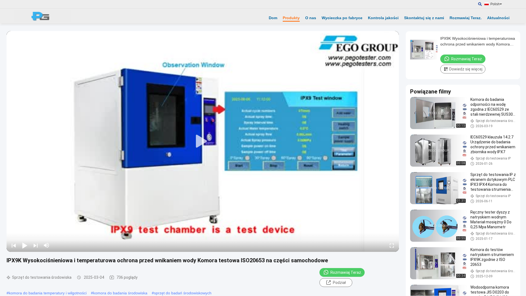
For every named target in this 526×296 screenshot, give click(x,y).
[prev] (13, 245)
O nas (310, 18)
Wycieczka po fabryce (342, 18)
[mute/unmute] (46, 245)
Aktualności (498, 18)
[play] (203, 141)
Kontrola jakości (383, 18)
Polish (495, 4)
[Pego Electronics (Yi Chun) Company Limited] (42, 16)
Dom (273, 18)
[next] (35, 245)
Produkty (291, 18)
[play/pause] (24, 245)
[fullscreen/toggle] (391, 245)
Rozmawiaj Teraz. (466, 18)
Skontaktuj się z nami (424, 18)
